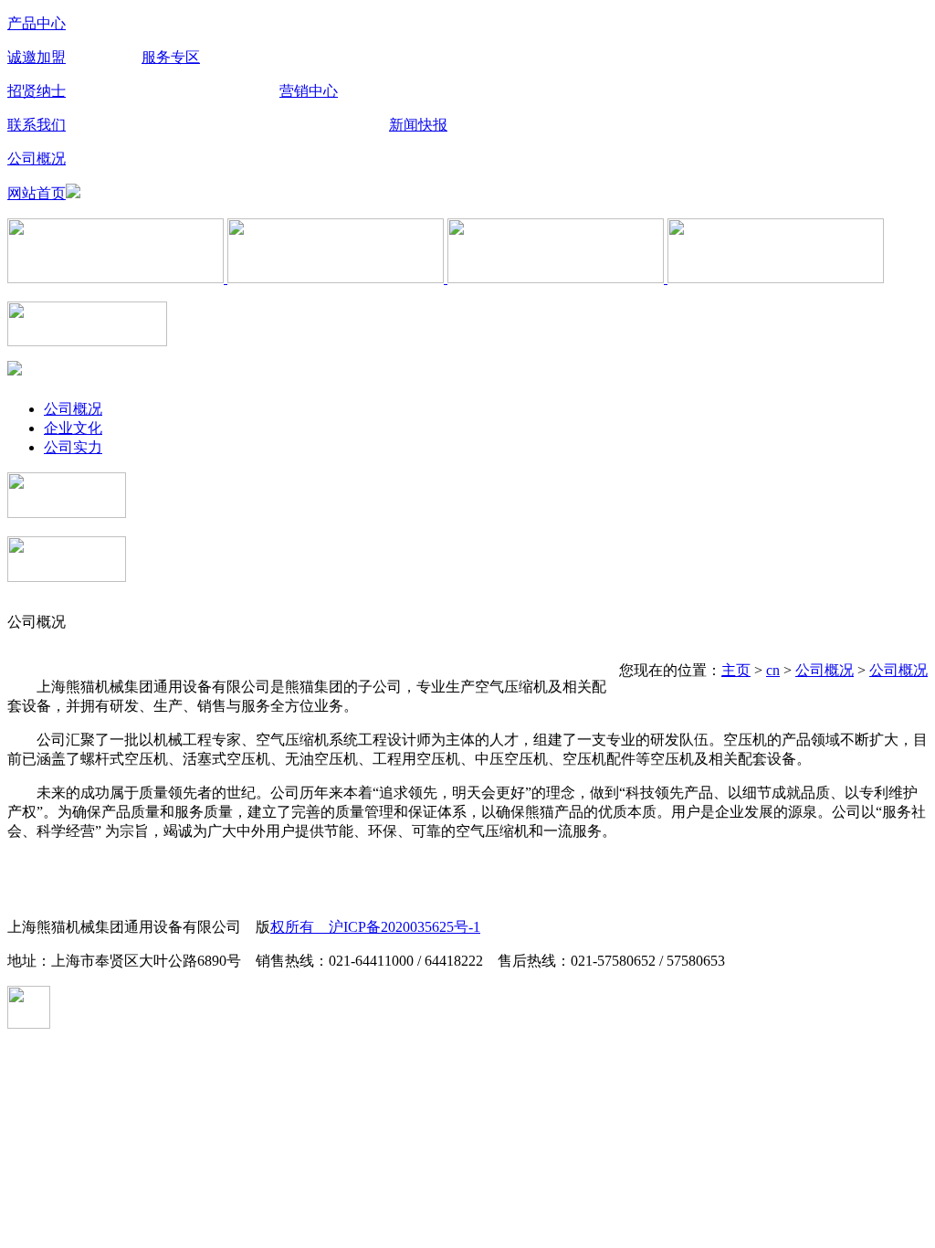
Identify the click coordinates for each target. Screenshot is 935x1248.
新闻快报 (418, 124)
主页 (736, 670)
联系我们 (36, 124)
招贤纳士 (36, 91)
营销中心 (308, 91)
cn (773, 670)
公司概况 (36, 158)
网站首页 (36, 193)
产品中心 (36, 23)
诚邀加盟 (36, 57)
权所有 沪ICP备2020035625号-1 (375, 927)
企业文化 (73, 428)
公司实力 (73, 447)
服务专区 (171, 57)
